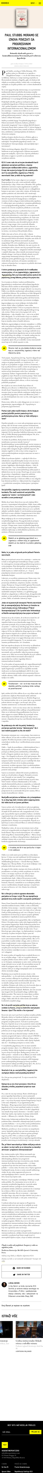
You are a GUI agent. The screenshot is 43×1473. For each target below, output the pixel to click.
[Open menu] (40, 3)
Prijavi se (35, 1432)
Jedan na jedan (18, 66)
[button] (5, 1445)
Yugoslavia (26, 66)
